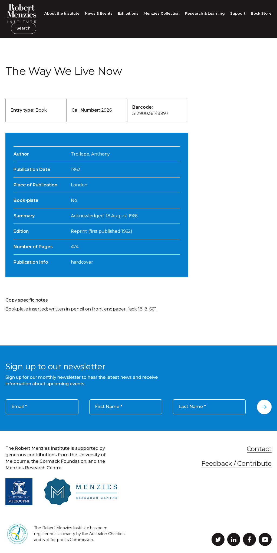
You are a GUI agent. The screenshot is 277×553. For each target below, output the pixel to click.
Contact (259, 449)
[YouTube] (265, 539)
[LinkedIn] (233, 539)
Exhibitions (128, 13)
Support (237, 13)
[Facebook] (249, 539)
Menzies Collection (162, 13)
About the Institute (62, 13)
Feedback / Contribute (236, 463)
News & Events (99, 13)
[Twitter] (218, 539)
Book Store (261, 13)
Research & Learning (205, 13)
